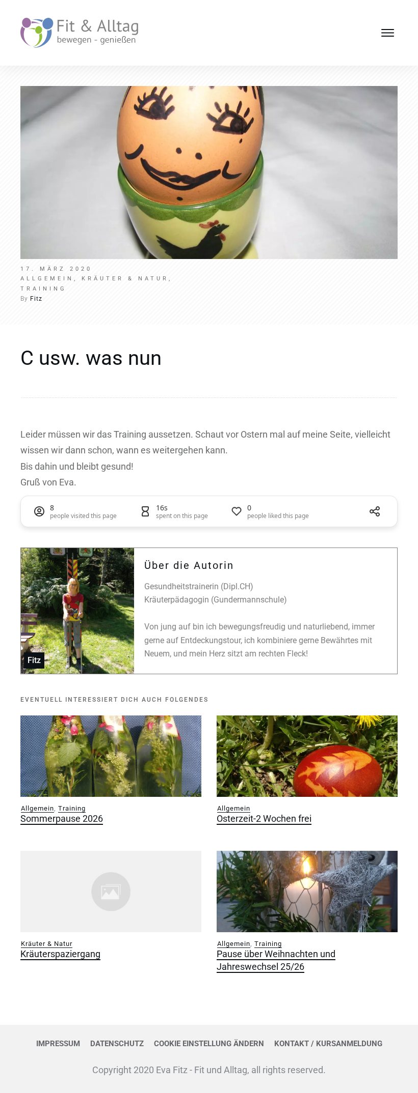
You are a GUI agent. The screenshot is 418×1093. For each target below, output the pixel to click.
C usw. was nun (91, 358)
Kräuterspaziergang (60, 953)
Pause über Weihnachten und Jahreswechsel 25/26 (276, 960)
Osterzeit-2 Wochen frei (264, 818)
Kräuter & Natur (46, 943)
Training (72, 808)
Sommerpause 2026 (61, 818)
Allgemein (37, 808)
